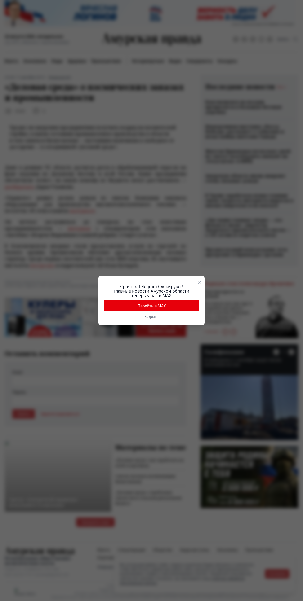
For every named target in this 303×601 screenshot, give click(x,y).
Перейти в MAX (152, 305)
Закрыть (151, 316)
